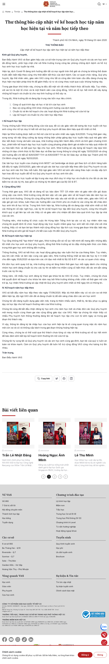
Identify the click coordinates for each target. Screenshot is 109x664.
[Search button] (99, 4)
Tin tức (17, 11)
